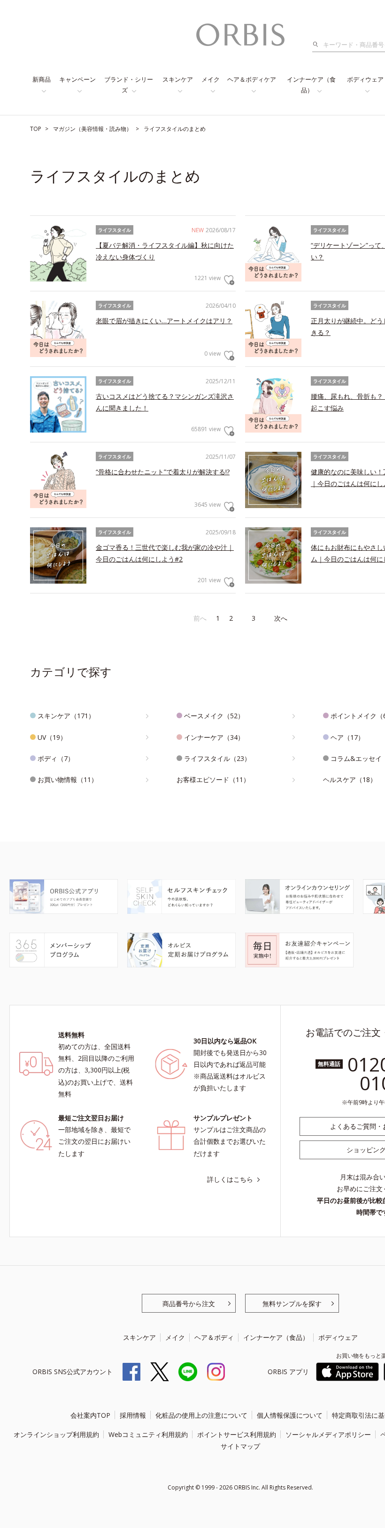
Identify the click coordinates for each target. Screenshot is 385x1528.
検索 (318, 44)
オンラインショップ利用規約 (56, 1434)
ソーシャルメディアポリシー (328, 1434)
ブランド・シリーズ (128, 84)
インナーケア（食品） (311, 84)
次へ (280, 618)
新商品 (41, 79)
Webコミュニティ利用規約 (148, 1434)
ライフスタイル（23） (217, 758)
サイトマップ (240, 1446)
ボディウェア (338, 1337)
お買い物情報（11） (68, 779)
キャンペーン (77, 79)
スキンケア (177, 79)
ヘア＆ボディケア (251, 79)
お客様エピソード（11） (213, 779)
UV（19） (52, 737)
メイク (210, 79)
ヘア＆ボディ (214, 1337)
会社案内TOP (90, 1415)
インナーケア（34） (214, 737)
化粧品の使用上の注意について (201, 1415)
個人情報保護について (290, 1415)
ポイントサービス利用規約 (236, 1434)
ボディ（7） (56, 758)
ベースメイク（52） (214, 715)
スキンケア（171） (66, 715)
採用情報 (133, 1415)
